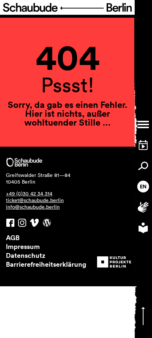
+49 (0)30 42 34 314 (29, 193)
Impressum (23, 246)
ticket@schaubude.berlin (35, 200)
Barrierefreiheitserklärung (46, 264)
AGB (13, 237)
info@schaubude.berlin (33, 207)
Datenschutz (25, 255)
